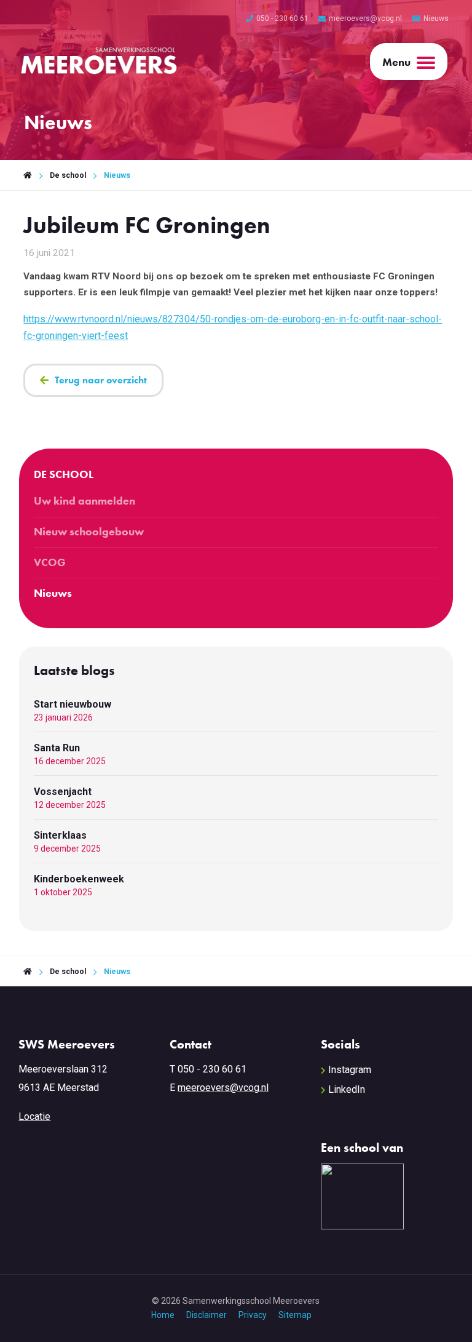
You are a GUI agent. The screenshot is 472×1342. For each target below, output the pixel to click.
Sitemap (295, 1315)
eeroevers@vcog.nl (227, 1087)
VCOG (50, 562)
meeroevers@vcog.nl (365, 18)
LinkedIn (346, 1089)
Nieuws (436, 18)
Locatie (34, 1116)
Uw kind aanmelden (84, 501)
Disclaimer (206, 1315)
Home (163, 1315)
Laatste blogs (74, 670)
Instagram (349, 1070)
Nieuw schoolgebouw (89, 531)
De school (68, 175)
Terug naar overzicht (101, 379)
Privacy (252, 1315)
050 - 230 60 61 (282, 18)
